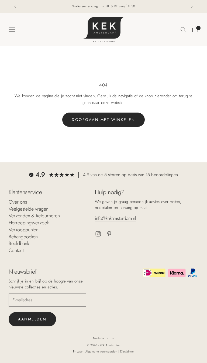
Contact (16, 250)
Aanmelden (32, 319)
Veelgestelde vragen (29, 208)
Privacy (78, 351)
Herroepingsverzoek (29, 222)
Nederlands (100, 338)
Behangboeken (23, 236)
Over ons (18, 201)
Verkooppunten (24, 229)
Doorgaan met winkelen (103, 119)
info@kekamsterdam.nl (115, 218)
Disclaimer (127, 351)
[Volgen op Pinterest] (109, 234)
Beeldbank (19, 243)
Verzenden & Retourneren (34, 215)
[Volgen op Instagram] (98, 234)
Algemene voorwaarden (101, 351)
